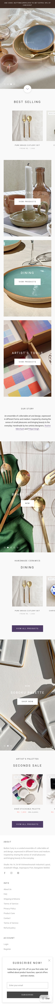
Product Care (9, 913)
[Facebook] (5, 872)
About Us (7, 889)
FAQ (5, 894)
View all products (27, 629)
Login (6, 944)
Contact (7, 918)
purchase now (27, 503)
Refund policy (9, 928)
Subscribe (27, 995)
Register (7, 949)
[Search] (45, 12)
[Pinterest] (18, 872)
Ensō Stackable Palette (27, 809)
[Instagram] (11, 872)
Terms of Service (11, 904)
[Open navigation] (4, 12)
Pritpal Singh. (33, 429)
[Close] (49, 960)
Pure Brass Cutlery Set (27, 145)
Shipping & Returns (12, 899)
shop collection (27, 55)
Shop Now (27, 702)
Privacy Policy (10, 908)
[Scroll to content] (27, 89)
